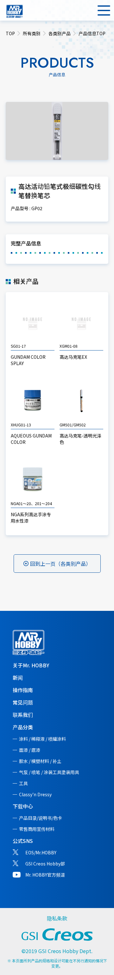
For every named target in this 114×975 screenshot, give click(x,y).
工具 (23, 783)
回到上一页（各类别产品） (60, 563)
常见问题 (23, 702)
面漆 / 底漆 (29, 750)
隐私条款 (57, 918)
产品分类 (23, 727)
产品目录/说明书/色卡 (40, 818)
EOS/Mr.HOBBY (40, 852)
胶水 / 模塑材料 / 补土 (40, 761)
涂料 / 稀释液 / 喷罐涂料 (42, 739)
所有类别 (32, 33)
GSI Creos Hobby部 (45, 863)
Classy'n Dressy (35, 794)
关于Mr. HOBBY (31, 665)
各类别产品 (59, 33)
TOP (10, 33)
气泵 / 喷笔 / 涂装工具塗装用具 (49, 772)
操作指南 (23, 690)
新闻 (18, 677)
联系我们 (23, 714)
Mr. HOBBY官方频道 (45, 874)
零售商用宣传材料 (36, 829)
